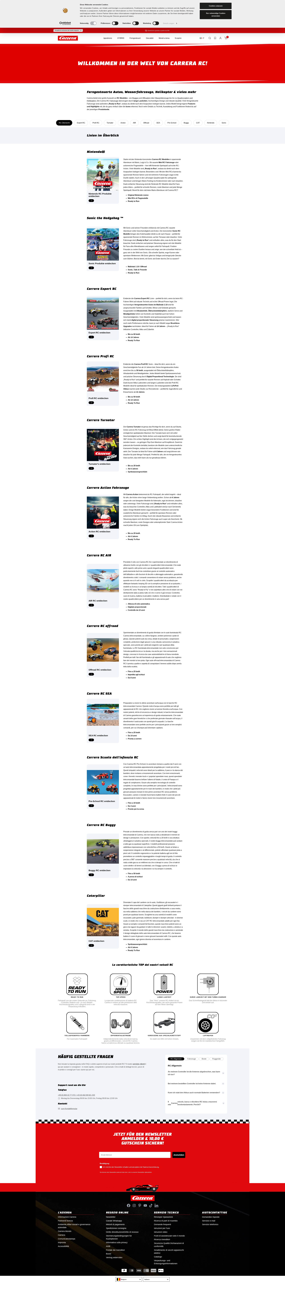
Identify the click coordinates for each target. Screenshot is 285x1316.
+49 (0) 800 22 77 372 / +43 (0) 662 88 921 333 (76, 1095)
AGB (108, 1246)
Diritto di (122, 1232)
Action (123, 123)
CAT (198, 123)
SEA (158, 123)
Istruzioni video (160, 1232)
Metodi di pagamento (115, 1224)
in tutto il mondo (169, 1236)
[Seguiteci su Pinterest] (139, 1205)
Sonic (224, 123)
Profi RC (96, 123)
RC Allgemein (176, 1059)
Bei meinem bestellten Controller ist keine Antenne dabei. (192, 1084)
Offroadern (146, 98)
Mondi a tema (164, 38)
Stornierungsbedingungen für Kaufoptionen (119, 1237)
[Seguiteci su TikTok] (151, 1205)
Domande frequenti (162, 1224)
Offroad (146, 123)
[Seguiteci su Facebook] (128, 1205)
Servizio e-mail (208, 1221)
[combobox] (128, 1279)
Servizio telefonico (210, 1224)
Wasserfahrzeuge (162, 98)
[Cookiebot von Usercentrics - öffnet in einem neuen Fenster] (65, 23)
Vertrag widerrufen (114, 1257)
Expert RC (81, 123)
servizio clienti (139, 1064)
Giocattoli (149, 38)
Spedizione (116, 1228)
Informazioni (67, 1217)
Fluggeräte (216, 1059)
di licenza (65, 1221)
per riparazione (163, 1217)
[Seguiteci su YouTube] (145, 1205)
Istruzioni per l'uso (162, 1228)
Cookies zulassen (216, 6)
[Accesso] (220, 38)
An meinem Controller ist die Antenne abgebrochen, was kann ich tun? (194, 1073)
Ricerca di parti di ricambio (166, 1221)
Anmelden (178, 1155)
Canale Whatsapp (114, 1221)
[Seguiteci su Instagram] (134, 1205)
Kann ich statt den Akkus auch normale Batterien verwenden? (194, 1093)
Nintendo (210, 123)
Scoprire (178, 38)
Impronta (62, 1242)
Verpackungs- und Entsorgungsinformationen (165, 1262)
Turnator (110, 123)
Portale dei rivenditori (115, 1250)
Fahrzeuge (114, 101)
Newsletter (110, 1217)
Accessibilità (63, 1246)
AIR (134, 123)
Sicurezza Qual (169, 1244)
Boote (204, 1059)
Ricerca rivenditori (162, 1239)
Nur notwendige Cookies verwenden (215, 14)
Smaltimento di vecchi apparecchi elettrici (169, 1251)
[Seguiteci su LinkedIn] (156, 1205)
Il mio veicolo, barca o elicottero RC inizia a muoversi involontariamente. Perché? (192, 1103)
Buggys (135, 98)
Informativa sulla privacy (116, 1242)
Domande (210, 1217)
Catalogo (158, 1257)
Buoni (108, 1254)
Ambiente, (74, 1226)
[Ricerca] (209, 38)
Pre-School (171, 123)
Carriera (61, 1235)
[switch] (115, 23)
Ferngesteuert (135, 38)
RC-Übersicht (64, 123)
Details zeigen (168, 23)
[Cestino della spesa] (225, 38)
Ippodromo (108, 38)
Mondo (64, 1231)
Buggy (186, 123)
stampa (66, 1239)
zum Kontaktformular (69, 1109)
